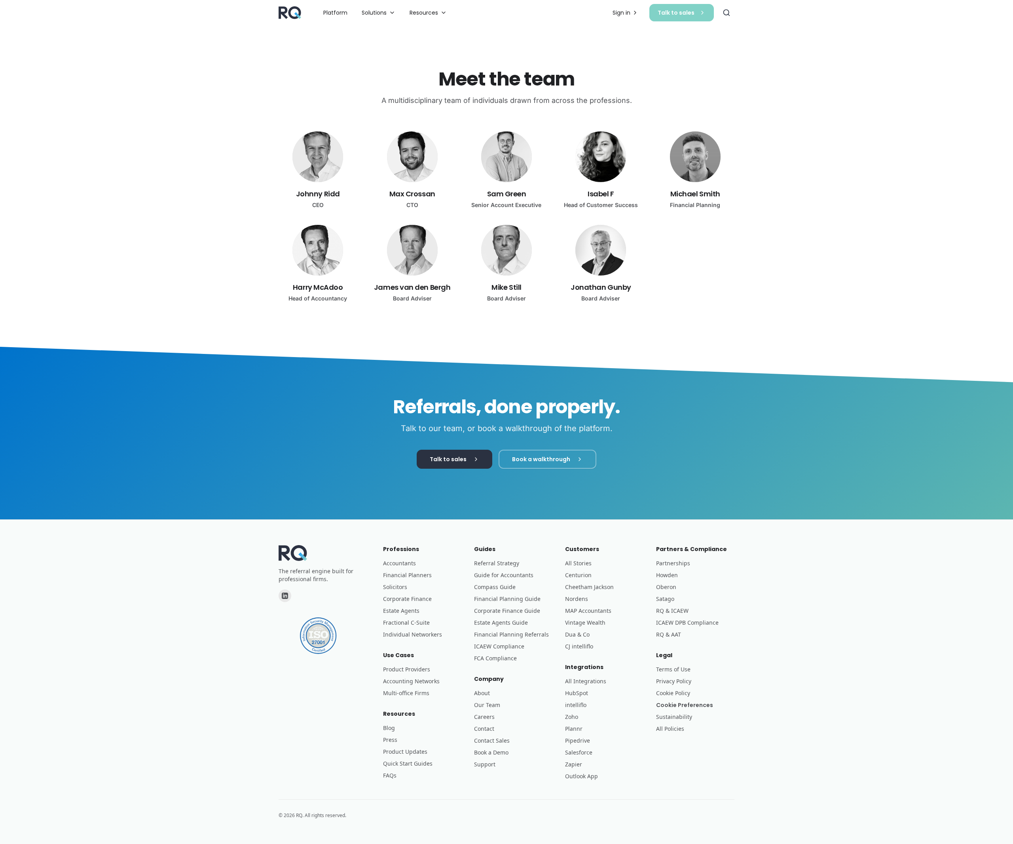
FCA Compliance (495, 658)
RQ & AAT (668, 634)
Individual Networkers (412, 634)
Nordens (576, 599)
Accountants (399, 563)
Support (484, 764)
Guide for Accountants (503, 575)
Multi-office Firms (406, 693)
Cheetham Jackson (589, 587)
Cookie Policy (673, 693)
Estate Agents (401, 610)
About (482, 693)
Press (390, 739)
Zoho (571, 716)
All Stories (578, 563)
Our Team (487, 705)
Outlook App (581, 776)
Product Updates (405, 751)
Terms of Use (673, 669)
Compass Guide (495, 587)
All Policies (670, 728)
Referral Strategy (496, 563)
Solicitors (395, 587)
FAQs (389, 775)
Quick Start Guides (408, 763)
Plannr (573, 728)
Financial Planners (407, 575)
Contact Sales (492, 740)
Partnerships (673, 563)
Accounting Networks (411, 681)
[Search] (726, 13)
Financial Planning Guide (507, 599)
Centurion (578, 575)
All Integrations (585, 681)
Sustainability (674, 716)
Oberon (666, 587)
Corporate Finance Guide (507, 610)
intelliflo (575, 705)
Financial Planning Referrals (511, 634)
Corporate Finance (407, 599)
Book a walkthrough (541, 459)
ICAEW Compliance (499, 646)
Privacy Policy (673, 681)
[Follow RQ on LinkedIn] (285, 595)
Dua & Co (577, 634)
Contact (484, 728)
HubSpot (576, 693)
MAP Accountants (588, 610)
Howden (667, 575)
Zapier (573, 764)
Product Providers (406, 669)
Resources (424, 13)
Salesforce (578, 752)
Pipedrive (577, 740)
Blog (389, 728)
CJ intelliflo (579, 646)
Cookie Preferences (684, 705)
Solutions (374, 13)
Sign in (621, 13)
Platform (335, 13)
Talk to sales (676, 13)
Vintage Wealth (585, 622)
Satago (665, 599)
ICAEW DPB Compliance (687, 622)
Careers (484, 716)
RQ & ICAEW (672, 610)
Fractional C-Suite (406, 622)
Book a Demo (491, 752)
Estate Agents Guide (501, 622)
